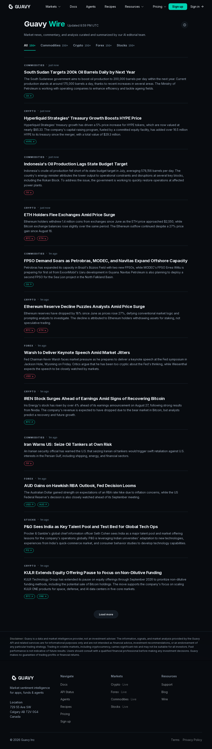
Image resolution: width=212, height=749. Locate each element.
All (30, 45)
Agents (91, 6)
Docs (73, 6)
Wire (164, 699)
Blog (164, 692)
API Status (67, 692)
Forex (104, 45)
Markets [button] (51, 6)
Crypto (82, 45)
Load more (106, 614)
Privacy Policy (192, 740)
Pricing (65, 714)
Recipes (110, 6)
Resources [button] (132, 6)
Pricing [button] (157, 6)
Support (166, 684)
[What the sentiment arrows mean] (184, 25)
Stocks (126, 45)
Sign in (195, 6)
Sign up (177, 6)
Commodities (54, 45)
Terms (175, 740)
